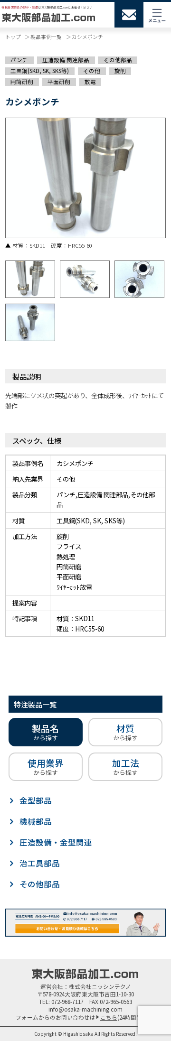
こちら (108, 1017)
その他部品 (118, 60)
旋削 (120, 70)
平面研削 (59, 81)
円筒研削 (21, 81)
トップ (13, 36)
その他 (91, 70)
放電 (90, 81)
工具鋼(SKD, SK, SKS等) (39, 70)
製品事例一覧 (46, 36)
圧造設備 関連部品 (65, 60)
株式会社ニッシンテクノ (100, 986)
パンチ (19, 60)
